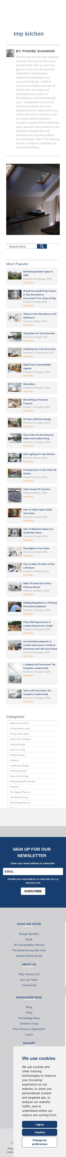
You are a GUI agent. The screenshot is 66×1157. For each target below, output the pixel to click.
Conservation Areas (20, 728)
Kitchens (14, 760)
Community (29, 985)
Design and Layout (19, 733)
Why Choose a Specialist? (28, 1029)
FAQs (29, 1012)
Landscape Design (19, 765)
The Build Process (19, 797)
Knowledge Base (29, 1018)
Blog (29, 1007)
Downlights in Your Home (36, 548)
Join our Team (29, 979)
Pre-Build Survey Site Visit (28, 950)
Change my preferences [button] (39, 1142)
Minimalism (29, 384)
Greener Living (17, 749)
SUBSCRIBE (33, 891)
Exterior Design (17, 744)
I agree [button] (39, 1124)
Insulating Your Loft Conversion (39, 349)
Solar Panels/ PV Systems (36, 489)
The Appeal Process (20, 792)
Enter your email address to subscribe (32, 863)
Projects (14, 786)
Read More (28, 282)
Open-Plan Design (19, 776)
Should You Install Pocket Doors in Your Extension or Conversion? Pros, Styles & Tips (39, 295)
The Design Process (20, 802)
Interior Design (17, 755)
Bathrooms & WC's (19, 723)
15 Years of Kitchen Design (37, 419)
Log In (29, 1034)
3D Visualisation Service (29, 944)
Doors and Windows (20, 739)
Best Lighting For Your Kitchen (39, 454)
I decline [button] (39, 1132)
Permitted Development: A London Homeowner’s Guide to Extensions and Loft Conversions (40, 645)
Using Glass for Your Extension (39, 333)
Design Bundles (29, 933)
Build (29, 939)
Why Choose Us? (29, 974)
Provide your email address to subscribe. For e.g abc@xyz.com (33, 881)
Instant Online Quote (29, 955)
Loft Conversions (18, 770)
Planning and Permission (22, 781)
